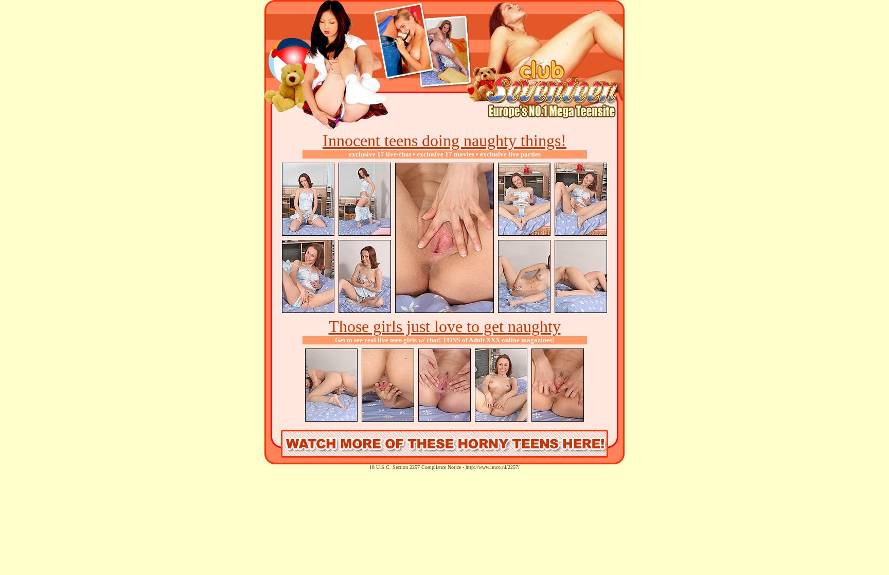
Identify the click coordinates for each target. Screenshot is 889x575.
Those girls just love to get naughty (445, 326)
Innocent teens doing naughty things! (444, 140)
